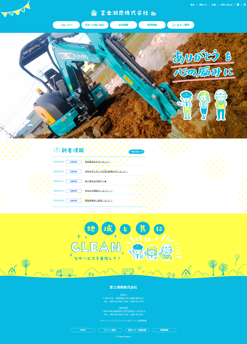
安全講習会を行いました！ (98, 161)
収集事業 (164, 330)
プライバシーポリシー (125, 320)
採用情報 (152, 24)
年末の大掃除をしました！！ (99, 191)
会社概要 (123, 24)
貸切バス (203, 5)
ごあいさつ (66, 24)
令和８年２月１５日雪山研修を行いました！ (106, 171)
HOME (83, 330)
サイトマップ (106, 320)
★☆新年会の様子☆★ (95, 181)
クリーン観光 (110, 330)
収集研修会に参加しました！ (99, 200)
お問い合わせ (226, 5)
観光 (193, 5)
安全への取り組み (95, 24)
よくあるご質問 (180, 24)
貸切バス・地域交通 (137, 330)
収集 (214, 5)
